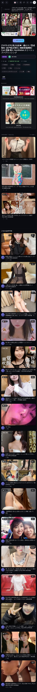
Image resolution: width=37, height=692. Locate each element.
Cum (19, 64)
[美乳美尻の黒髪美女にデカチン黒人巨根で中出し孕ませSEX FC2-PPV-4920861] (18, 664)
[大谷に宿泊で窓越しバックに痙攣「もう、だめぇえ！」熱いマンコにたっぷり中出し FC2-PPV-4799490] (18, 608)
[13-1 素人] (18, 412)
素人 (29, 71)
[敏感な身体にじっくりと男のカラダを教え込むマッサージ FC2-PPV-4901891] (18, 245)
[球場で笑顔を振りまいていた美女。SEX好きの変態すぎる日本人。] (18, 524)
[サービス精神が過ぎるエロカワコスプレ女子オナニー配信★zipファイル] (18, 467)
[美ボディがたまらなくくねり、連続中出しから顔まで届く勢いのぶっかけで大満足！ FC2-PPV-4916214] (18, 356)
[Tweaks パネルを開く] (30, 2)
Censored (7, 9)
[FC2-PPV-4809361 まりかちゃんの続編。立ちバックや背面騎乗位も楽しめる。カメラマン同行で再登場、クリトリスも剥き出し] (18, 302)
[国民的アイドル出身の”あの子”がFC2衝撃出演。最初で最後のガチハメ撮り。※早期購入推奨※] (18, 385)
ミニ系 (22, 71)
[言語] (15, 2)
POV (4, 67)
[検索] (6, 2)
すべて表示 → (32, 135)
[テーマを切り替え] (26, 2)
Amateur (5, 64)
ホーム (1, 9)
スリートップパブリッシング (10, 71)
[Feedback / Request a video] (23, 2)
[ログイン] (33, 2)
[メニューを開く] (2, 2)
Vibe (11, 67)
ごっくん (18, 67)
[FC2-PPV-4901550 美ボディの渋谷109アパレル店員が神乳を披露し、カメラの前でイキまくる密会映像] (18, 580)
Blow (13, 64)
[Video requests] (19, 2)
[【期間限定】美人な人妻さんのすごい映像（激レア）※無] (18, 496)
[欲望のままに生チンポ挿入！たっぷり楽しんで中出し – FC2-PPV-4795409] (18, 439)
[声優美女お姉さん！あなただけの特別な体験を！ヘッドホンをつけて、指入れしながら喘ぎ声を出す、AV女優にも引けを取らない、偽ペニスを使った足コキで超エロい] (18, 636)
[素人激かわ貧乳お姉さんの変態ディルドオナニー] (18, 329)
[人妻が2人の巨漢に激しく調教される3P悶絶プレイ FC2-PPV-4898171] (18, 274)
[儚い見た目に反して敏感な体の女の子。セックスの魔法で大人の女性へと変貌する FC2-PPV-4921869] (18, 552)
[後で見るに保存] (32, 234)
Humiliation (27, 64)
